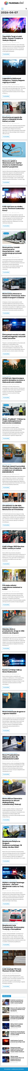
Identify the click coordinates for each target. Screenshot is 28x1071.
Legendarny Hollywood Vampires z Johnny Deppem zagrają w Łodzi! (13, 80)
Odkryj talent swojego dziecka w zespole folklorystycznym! (16, 1025)
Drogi (3, 504)
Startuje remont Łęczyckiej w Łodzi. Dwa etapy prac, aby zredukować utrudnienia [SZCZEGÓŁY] (13, 469)
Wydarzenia (8, 34)
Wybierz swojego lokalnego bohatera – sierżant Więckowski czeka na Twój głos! (13, 885)
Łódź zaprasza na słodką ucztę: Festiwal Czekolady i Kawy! (13, 208)
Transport (4, 292)
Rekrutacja (7, 668)
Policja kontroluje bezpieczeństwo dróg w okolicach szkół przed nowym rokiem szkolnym (17, 1049)
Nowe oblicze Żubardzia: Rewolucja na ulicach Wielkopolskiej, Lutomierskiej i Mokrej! (12, 801)
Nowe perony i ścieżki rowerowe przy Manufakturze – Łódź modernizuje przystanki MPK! (12, 251)
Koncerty (4, 76)
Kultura (3, 34)
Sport (3, 544)
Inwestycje (4, 159)
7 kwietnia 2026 (16, 42)
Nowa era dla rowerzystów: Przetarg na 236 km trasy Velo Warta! (17, 1009)
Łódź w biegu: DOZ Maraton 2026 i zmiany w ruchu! (13, 547)
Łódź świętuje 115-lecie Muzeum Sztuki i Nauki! (11, 970)
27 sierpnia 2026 (14, 1062)
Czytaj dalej (6, 54)
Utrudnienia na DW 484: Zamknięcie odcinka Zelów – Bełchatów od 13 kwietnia (13, 507)
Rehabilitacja (9, 159)
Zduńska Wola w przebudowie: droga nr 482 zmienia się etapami (13, 631)
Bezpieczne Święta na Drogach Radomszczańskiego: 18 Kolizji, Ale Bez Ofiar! (12, 844)
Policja (3, 668)
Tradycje (11, 923)
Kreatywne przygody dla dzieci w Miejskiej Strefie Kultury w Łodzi (12, 119)
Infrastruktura (5, 627)
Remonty (9, 245)
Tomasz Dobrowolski (7, 42)
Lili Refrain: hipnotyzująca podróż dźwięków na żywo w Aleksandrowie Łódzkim (13, 380)
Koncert (3, 376)
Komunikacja (4, 245)
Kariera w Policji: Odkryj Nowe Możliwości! (12, 671)
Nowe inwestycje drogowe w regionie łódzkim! (13, 713)
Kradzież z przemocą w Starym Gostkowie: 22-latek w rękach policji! (16, 1001)
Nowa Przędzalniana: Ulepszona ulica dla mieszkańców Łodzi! (11, 757)
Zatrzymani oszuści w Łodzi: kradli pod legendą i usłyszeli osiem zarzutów (13, 336)
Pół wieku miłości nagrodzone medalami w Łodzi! (12, 587)
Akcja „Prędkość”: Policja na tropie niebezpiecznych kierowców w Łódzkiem (13, 421)
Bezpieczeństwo (5, 839)
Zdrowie (14, 159)
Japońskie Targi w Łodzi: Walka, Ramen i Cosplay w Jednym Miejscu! (12, 38)
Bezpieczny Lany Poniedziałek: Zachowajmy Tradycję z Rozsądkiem (13, 927)
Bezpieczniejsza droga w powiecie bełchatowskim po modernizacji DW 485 (17, 1017)
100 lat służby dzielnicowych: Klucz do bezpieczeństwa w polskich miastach (17, 1058)
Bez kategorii (4, 417)
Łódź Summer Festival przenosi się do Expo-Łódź (17, 1041)
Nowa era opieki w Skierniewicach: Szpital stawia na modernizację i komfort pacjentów (12, 164)
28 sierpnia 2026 (14, 1004)
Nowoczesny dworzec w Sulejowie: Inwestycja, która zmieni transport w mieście (13, 296)
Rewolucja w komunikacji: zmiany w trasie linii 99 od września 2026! (17, 1033)
